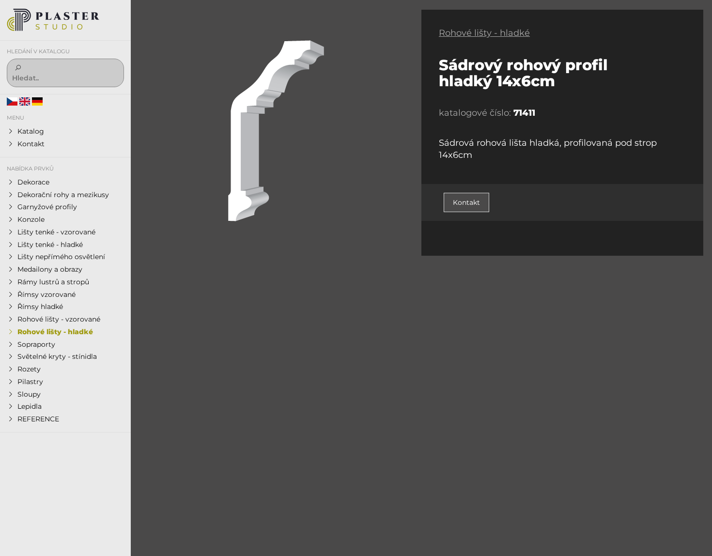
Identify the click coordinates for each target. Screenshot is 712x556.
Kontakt (466, 202)
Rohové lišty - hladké (484, 33)
